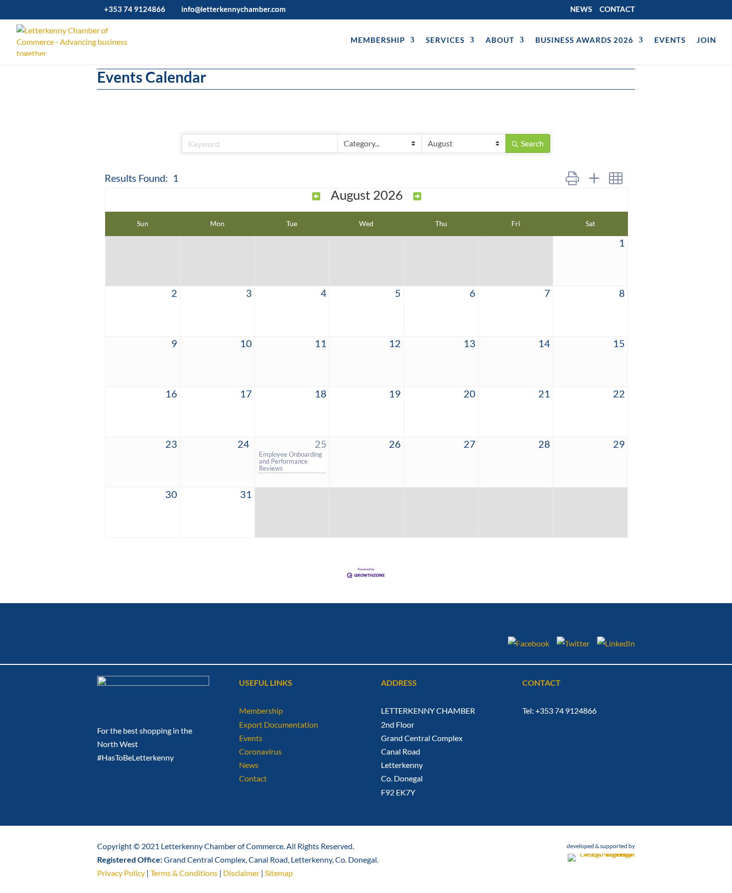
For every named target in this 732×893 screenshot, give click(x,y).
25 (321, 444)
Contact (253, 778)
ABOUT (500, 40)
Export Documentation (278, 724)
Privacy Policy (121, 873)
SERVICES (445, 40)
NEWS (581, 9)
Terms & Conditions (184, 873)
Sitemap (279, 873)
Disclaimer (241, 873)
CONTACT (617, 9)
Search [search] (532, 143)
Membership (261, 710)
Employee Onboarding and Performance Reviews (290, 461)
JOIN (706, 40)
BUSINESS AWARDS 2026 (584, 40)
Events (250, 738)
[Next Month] (417, 196)
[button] (572, 178)
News (248, 764)
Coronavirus (260, 751)
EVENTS (670, 40)
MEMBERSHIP (378, 40)
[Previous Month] (316, 196)
